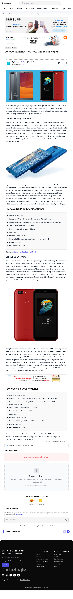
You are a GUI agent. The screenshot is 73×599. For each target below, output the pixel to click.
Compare (39, 564)
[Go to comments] (59, 63)
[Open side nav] (70, 3)
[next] (68, 531)
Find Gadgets (40, 567)
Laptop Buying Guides (42, 562)
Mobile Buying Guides (42, 559)
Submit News (57, 554)
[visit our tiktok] (18, 575)
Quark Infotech (25, 580)
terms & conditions (17, 561)
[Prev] (64, 531)
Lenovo (14, 48)
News (12, 9)
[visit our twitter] (14, 575)
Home (4, 9)
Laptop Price (54, 9)
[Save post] (63, 63)
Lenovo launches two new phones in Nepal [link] (28, 14)
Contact (56, 567)
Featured (11, 14)
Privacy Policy (19, 515)
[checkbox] (2, 561)
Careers (56, 557)
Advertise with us (58, 562)
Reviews (19, 9)
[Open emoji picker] (66, 520)
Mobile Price (30, 9)
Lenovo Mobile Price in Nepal (25, 252)
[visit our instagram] (7, 575)
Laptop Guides (67, 9)
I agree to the (13, 561)
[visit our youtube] (3, 575)
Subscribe (5, 565)
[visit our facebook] (10, 575)
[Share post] (66, 63)
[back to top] (67, 594)
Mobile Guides (42, 9)
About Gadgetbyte (59, 559)
